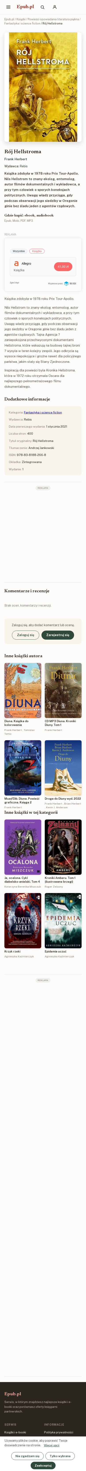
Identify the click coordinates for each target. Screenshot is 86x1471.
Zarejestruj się (57, 635)
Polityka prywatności (58, 1432)
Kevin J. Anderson (57, 807)
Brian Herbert (72, 803)
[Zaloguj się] (55, 7)
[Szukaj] (42, 7)
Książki (21, 19)
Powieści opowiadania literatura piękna (53, 19)
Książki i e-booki (15, 1432)
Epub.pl (25, 7)
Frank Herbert (15, 159)
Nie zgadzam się (27, 1456)
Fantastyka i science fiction (22, 23)
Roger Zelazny (54, 886)
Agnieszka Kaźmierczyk (19, 956)
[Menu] (8, 7)
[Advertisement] (43, 536)
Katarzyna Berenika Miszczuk (22, 886)
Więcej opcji (51, 1445)
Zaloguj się (25, 635)
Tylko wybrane (60, 1456)
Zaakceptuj (43, 1465)
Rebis (24, 166)
